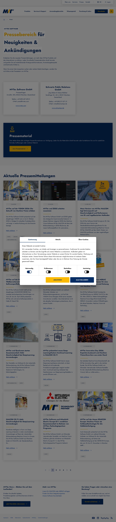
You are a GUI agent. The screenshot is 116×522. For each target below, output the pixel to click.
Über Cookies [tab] (83, 239)
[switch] (48, 272)
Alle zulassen (82, 280)
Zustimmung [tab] (32, 239)
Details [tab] (58, 239)
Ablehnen (57, 280)
